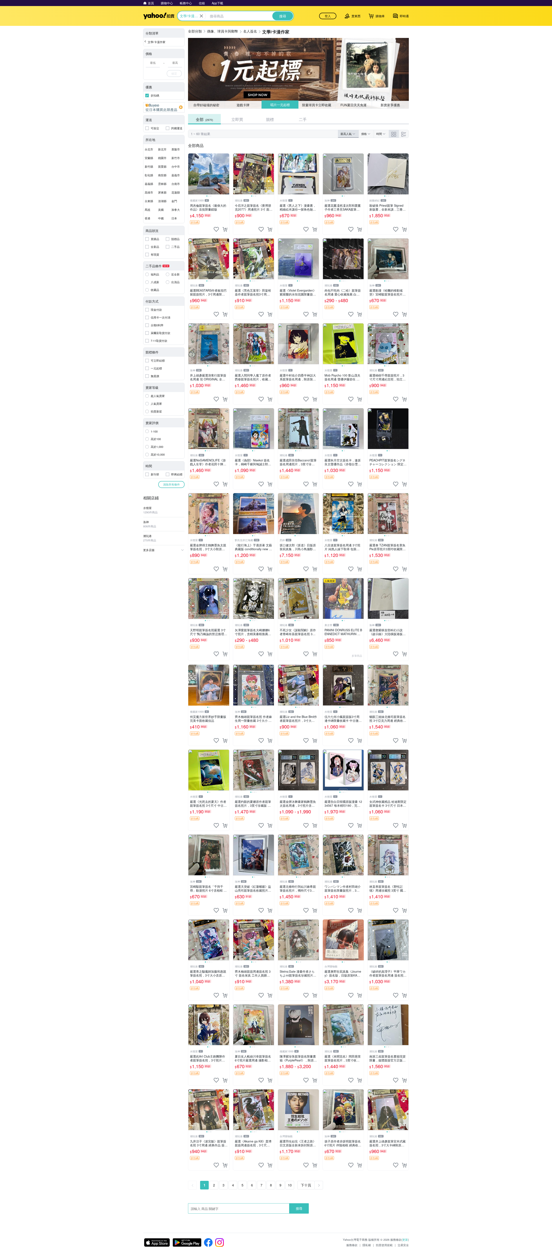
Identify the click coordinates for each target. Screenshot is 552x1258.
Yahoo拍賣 (158, 16)
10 (290, 1185)
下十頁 (306, 1185)
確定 (174, 73)
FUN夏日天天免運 (353, 105)
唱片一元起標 (280, 105)
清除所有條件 (171, 484)
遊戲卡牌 (243, 105)
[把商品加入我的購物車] (224, 229)
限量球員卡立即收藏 (316, 104)
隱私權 (366, 1245)
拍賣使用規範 (384, 1245)
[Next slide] (226, 174)
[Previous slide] (191, 174)
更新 (405, 1240)
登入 (328, 16)
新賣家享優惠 (390, 105)
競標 (270, 119)
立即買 (237, 119)
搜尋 (299, 1208)
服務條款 (352, 1245)
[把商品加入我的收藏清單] (216, 229)
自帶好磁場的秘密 (206, 105)
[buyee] (164, 107)
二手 (303, 119)
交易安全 (403, 1245)
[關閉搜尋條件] (201, 16)
